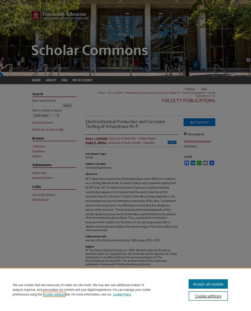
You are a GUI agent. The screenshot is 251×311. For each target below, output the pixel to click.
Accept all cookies (208, 283)
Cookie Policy (122, 294)
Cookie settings (54, 294)
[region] (125, 289)
